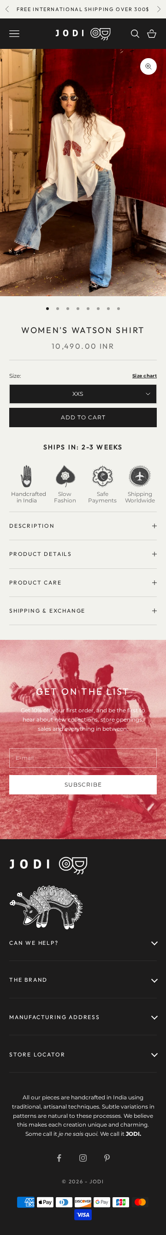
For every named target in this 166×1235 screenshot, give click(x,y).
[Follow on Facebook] (59, 1158)
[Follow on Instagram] (83, 1158)
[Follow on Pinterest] (107, 1158)
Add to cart (83, 417)
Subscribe (83, 784)
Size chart (144, 376)
